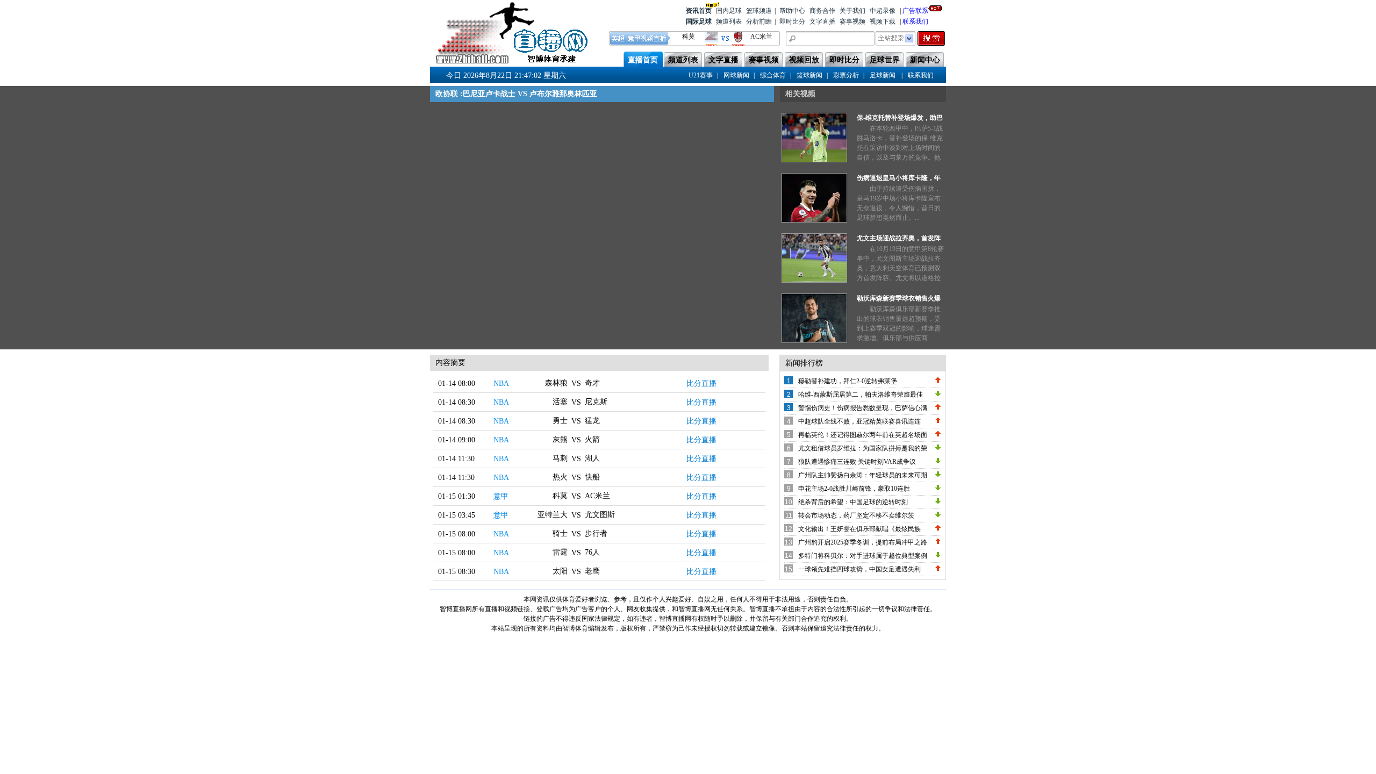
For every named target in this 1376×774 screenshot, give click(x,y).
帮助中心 (792, 11)
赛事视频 (852, 21)
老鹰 (592, 571)
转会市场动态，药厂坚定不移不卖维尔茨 (856, 515)
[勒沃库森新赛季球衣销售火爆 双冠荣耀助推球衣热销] (814, 341)
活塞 (560, 402)
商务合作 (822, 11)
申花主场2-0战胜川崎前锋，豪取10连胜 (854, 488)
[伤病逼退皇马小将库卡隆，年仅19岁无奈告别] (814, 220)
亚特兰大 (553, 515)
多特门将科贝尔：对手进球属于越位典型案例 (862, 556)
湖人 (592, 458)
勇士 (560, 421)
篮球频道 (759, 11)
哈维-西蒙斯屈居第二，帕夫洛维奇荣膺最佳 (860, 394)
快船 (592, 477)
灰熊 (560, 439)
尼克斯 (596, 402)
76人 (592, 552)
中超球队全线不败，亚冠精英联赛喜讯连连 (859, 421)
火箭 (592, 439)
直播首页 (643, 60)
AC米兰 (597, 496)
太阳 (560, 571)
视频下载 (882, 21)
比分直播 (701, 383)
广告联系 (915, 11)
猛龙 (592, 421)
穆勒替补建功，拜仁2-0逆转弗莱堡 (847, 381)
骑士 (560, 533)
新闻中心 (925, 60)
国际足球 (699, 21)
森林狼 (556, 383)
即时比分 (792, 21)
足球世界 (885, 60)
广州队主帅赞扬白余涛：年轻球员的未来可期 (862, 475)
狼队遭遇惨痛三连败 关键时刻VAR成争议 (857, 461)
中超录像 (882, 11)
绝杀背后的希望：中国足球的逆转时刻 (853, 502)
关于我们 (852, 11)
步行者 (596, 533)
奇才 (592, 383)
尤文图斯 (600, 515)
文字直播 (822, 21)
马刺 (560, 458)
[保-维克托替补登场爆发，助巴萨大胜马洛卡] (814, 160)
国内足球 (729, 11)
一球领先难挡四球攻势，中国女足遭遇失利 (859, 569)
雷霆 (560, 552)
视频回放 (804, 60)
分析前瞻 (759, 21)
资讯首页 (699, 11)
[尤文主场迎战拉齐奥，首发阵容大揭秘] (814, 280)
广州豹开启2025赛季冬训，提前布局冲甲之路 (862, 542)
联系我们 (915, 21)
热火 (560, 477)
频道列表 (729, 21)
